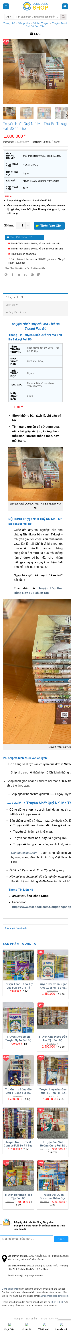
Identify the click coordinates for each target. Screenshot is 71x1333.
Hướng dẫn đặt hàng (16, 312)
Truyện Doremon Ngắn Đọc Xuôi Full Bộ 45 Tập (52, 986)
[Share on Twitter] (19, 275)
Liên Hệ (53, 1318)
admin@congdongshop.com (54, 1296)
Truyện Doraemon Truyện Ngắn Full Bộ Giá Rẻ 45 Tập (18, 1038)
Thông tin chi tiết (14, 297)
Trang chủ (9, 23)
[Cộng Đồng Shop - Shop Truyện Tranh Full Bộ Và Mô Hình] (35, 6)
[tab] (35, 297)
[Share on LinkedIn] (39, 275)
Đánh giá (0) (12, 304)
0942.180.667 (58, 1302)
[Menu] (6, 6)
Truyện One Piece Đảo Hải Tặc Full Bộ (53, 1038)
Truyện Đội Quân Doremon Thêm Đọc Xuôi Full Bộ (53, 1196)
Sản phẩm (24, 23)
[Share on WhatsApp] (6, 275)
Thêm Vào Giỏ (50, 225)
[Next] (62, 71)
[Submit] (63, 17)
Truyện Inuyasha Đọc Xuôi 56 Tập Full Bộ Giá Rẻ (52, 1091)
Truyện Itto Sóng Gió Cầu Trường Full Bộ (18, 1091)
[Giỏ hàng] (65, 6)
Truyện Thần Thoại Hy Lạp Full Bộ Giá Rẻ (18, 985)
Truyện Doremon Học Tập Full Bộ (18, 1196)
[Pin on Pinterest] (32, 275)
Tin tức (43, 1318)
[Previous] (8, 71)
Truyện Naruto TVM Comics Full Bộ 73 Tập (18, 1144)
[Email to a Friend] (26, 275)
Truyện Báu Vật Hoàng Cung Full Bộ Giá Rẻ (53, 1144)
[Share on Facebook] (13, 275)
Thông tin (18, 1318)
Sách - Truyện (41, 23)
